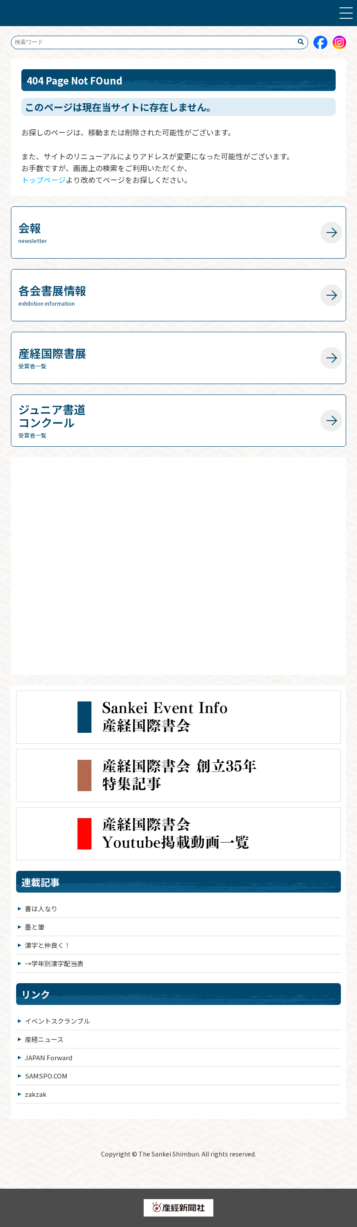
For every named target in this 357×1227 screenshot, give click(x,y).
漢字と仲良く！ (48, 945)
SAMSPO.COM (46, 1075)
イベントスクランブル (57, 1020)
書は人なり (41, 908)
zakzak (36, 1094)
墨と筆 (34, 926)
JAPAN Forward (48, 1057)
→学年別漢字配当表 (54, 963)
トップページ (43, 179)
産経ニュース (44, 1039)
